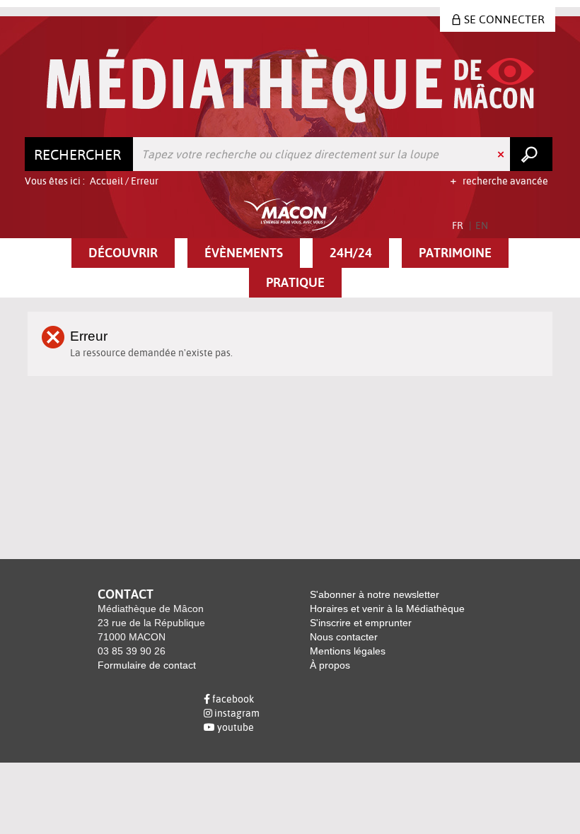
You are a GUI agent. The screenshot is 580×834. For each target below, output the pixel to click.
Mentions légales (347, 651)
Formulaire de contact (147, 665)
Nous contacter (344, 636)
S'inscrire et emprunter (361, 622)
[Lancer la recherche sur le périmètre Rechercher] (531, 154)
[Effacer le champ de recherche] (502, 154)
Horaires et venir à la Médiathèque (387, 608)
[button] (123, 253)
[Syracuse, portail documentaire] (290, 86)
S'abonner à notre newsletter (374, 594)
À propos (330, 665)
